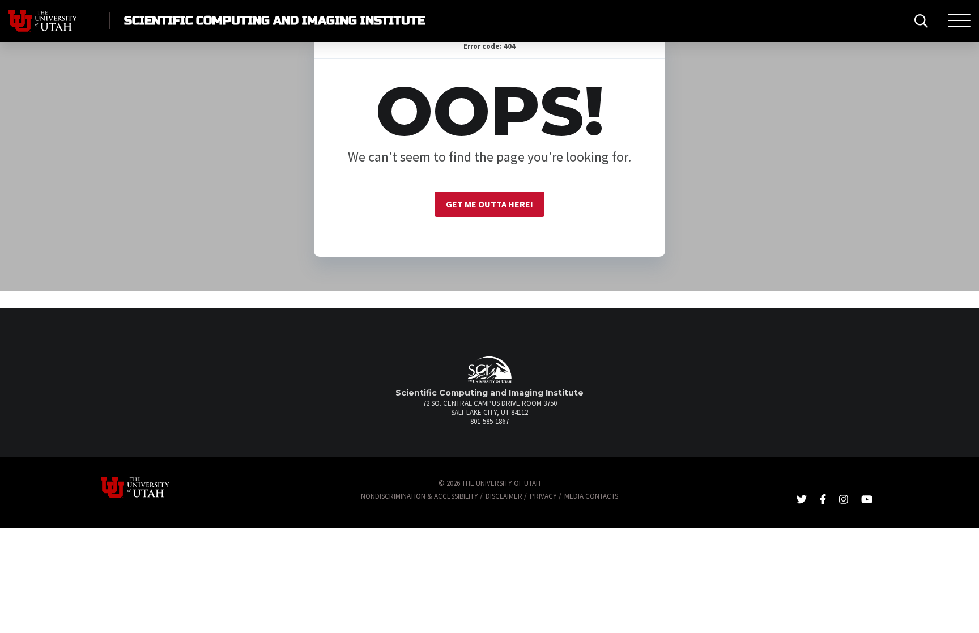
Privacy (543, 496)
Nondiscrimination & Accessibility (419, 496)
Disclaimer (504, 496)
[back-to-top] (964, 610)
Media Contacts (591, 496)
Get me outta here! (489, 204)
